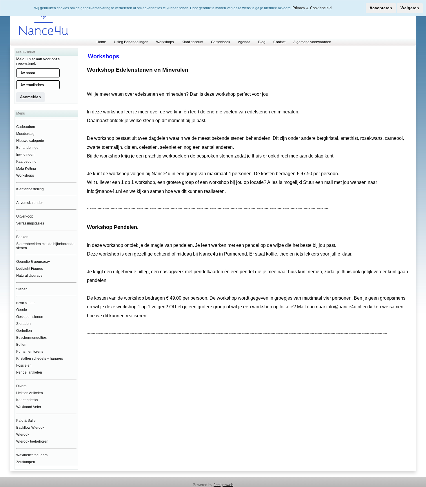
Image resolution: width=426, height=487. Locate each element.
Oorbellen (24, 331)
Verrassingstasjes (30, 223)
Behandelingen (28, 148)
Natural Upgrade (29, 276)
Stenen (22, 289)
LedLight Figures (29, 269)
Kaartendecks (27, 400)
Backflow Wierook (30, 428)
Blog (261, 42)
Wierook (22, 434)
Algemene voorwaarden (312, 42)
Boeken (22, 237)
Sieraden (23, 324)
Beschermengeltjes (31, 338)
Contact (279, 42)
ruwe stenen (26, 303)
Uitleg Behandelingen (131, 42)
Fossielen (24, 365)
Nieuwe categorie (30, 141)
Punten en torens (29, 352)
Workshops (165, 42)
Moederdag (25, 134)
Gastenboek (220, 42)
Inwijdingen (25, 155)
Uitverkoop (24, 216)
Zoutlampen (25, 462)
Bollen (21, 345)
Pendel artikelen (29, 372)
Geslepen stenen (29, 317)
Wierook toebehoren (32, 441)
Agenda (244, 42)
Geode (21, 310)
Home (101, 42)
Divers (21, 386)
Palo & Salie (26, 421)
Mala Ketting (26, 168)
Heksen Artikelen (29, 393)
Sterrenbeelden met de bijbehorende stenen (45, 246)
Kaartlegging (26, 162)
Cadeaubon (25, 127)
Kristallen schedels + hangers (39, 358)
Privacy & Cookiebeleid (312, 8)
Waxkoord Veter (28, 407)
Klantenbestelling (30, 189)
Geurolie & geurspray (33, 262)
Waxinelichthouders (32, 455)
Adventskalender (29, 203)
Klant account (192, 42)
